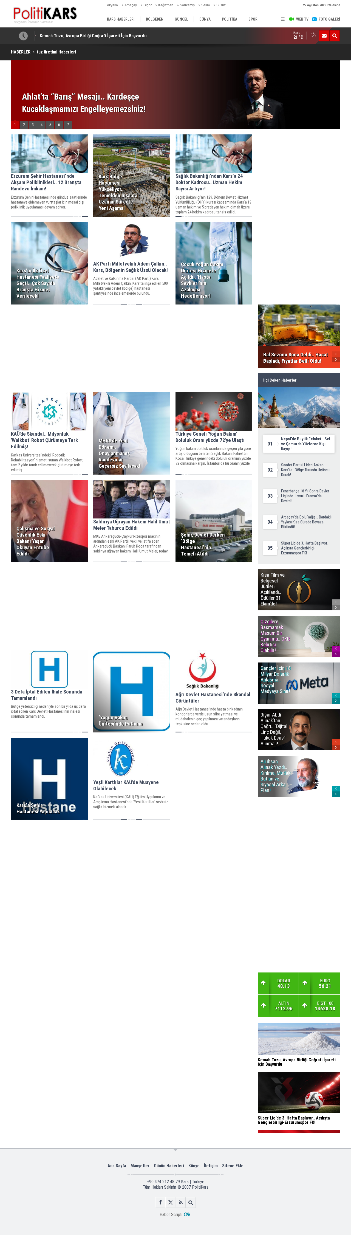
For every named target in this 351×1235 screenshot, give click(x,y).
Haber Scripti (171, 1214)
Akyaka (112, 5)
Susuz (221, 5)
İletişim (211, 1165)
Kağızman (165, 5)
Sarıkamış (187, 5)
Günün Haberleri (169, 1165)
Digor (147, 5)
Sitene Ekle (233, 1165)
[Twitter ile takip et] (170, 1202)
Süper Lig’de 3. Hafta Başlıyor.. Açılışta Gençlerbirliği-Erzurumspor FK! (107, 35)
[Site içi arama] (334, 35)
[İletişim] (324, 35)
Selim (205, 5)
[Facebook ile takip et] (160, 1202)
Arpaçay (130, 5)
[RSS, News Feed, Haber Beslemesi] (181, 1202)
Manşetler (140, 1165)
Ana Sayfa (116, 1165)
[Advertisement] (131, 348)
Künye (194, 1165)
